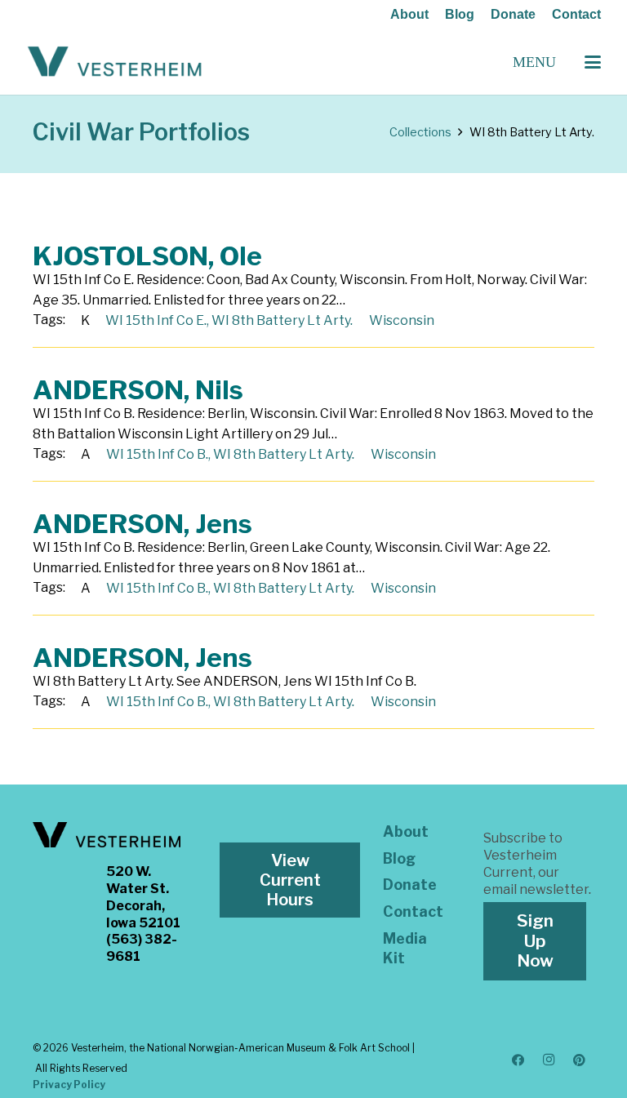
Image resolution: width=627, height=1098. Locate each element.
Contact (576, 14)
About (409, 14)
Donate (513, 14)
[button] (592, 62)
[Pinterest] (579, 1060)
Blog (459, 14)
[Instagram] (548, 1060)
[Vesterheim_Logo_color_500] (114, 62)
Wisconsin (401, 320)
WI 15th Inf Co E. (156, 320)
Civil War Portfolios (141, 132)
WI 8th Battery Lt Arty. (282, 320)
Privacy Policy (69, 1084)
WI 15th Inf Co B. (157, 454)
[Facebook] (518, 1060)
